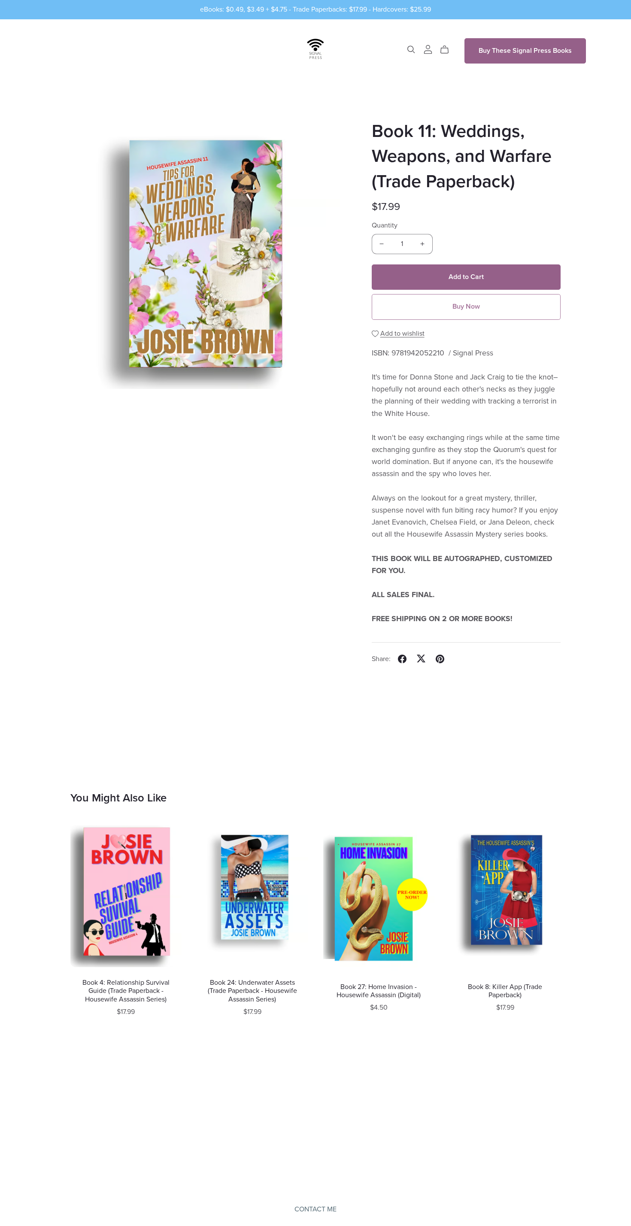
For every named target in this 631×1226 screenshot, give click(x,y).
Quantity (384, 225)
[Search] (411, 50)
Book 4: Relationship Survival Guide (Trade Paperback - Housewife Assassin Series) (126, 990)
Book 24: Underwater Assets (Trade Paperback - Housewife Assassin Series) (252, 990)
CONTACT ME (315, 1209)
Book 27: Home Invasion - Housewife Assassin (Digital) (379, 991)
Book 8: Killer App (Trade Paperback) (505, 991)
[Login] (428, 49)
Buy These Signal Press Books (525, 50)
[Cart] (447, 50)
